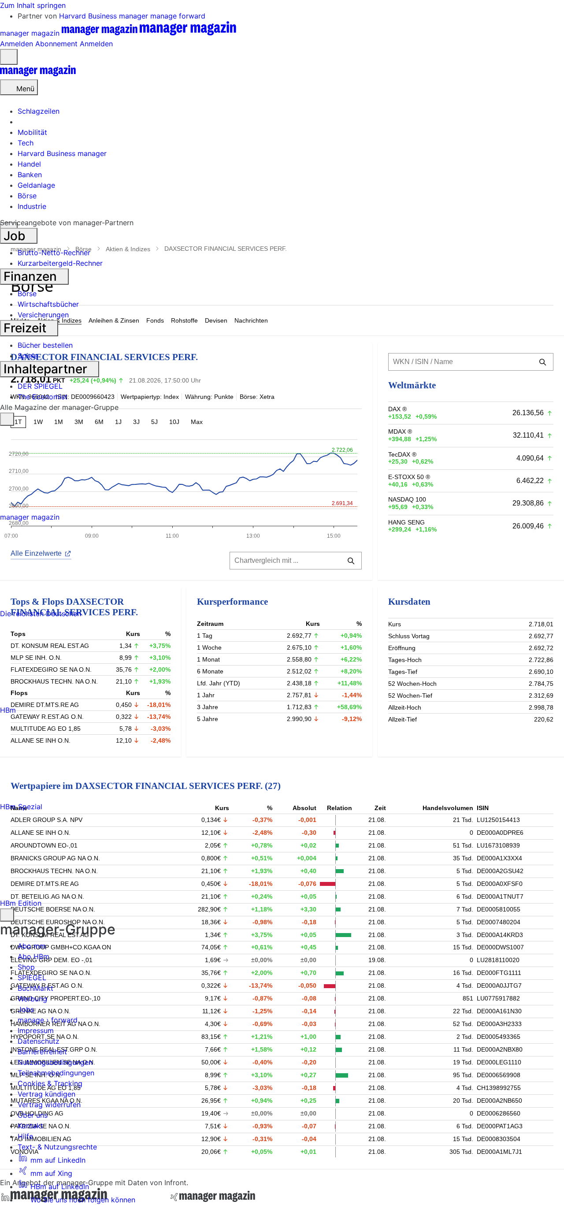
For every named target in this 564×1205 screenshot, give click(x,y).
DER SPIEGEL (40, 386)
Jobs (26, 1009)
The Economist (42, 396)
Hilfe (25, 1136)
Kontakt (30, 1125)
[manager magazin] (38, 74)
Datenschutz (38, 1041)
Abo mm (32, 945)
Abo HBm (33, 956)
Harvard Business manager (104, 15)
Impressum (36, 1030)
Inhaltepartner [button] (47, 368)
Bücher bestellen (45, 345)
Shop (26, 967)
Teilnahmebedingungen (56, 1072)
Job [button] (16, 235)
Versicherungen (43, 314)
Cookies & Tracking (50, 1083)
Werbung (32, 998)
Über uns (33, 1115)
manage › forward (48, 1019)
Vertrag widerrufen (49, 1104)
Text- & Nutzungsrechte (57, 1146)
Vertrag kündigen (46, 1094)
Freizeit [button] (26, 327)
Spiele (28, 355)
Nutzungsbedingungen (55, 1062)
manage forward (177, 15)
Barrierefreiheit (42, 1051)
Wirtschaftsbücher (48, 304)
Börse (27, 293)
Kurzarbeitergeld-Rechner (60, 263)
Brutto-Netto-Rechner (54, 252)
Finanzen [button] (32, 276)
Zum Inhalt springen (33, 5)
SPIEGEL (32, 977)
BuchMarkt (35, 988)
